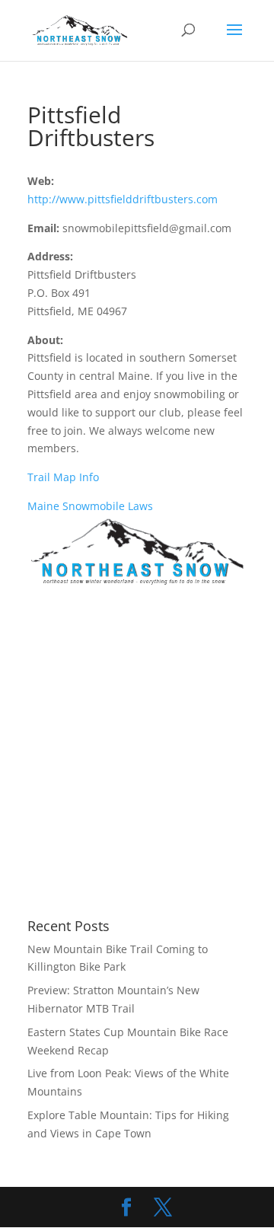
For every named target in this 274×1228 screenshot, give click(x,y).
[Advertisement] (137, 754)
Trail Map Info (63, 477)
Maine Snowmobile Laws (90, 506)
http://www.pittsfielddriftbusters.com (122, 199)
